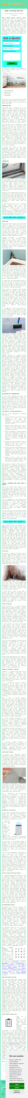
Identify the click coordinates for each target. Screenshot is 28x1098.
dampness (22, 68)
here (17, 1009)
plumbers (24, 968)
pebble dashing (12, 967)
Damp (3, 464)
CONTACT (19, 8)
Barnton (4, 526)
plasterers (16, 961)
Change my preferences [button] (17, 1091)
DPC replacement (21, 941)
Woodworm (4, 671)
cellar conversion (21, 972)
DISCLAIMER (24, 8)
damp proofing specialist (9, 797)
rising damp (15, 231)
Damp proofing (5, 525)
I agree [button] (17, 1084)
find (6, 979)
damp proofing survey (9, 203)
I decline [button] (17, 1087)
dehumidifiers (8, 419)
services (17, 546)
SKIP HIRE (5, 963)
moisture (19, 445)
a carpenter (10, 964)
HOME (10, 8)
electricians (21, 965)
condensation (7, 180)
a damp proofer (15, 960)
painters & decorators (8, 968)
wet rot (21, 129)
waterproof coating (16, 364)
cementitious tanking (14, 1043)
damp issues (14, 382)
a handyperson (20, 963)
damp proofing (16, 30)
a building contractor (16, 969)
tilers (9, 971)
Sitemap (3, 1081)
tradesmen (10, 959)
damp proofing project (15, 1010)
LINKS (13, 8)
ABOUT (16, 8)
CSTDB (24, 507)
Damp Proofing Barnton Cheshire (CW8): (14, 17)
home (12, 951)
